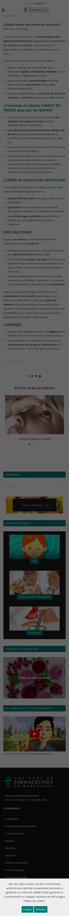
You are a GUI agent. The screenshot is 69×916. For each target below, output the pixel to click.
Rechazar (41, 909)
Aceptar (27, 909)
